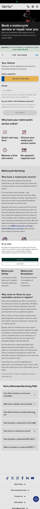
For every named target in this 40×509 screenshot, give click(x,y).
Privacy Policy (28, 253)
